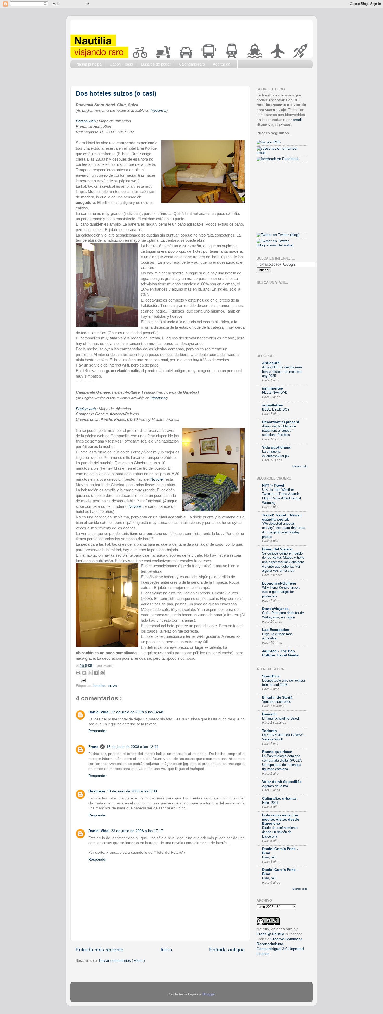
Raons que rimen (277, 752)
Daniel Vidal (98, 712)
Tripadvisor (158, 111)
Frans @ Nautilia (270, 934)
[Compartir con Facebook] (96, 672)
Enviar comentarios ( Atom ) (122, 961)
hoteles (99, 686)
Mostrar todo (299, 466)
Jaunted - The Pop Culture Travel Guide (280, 653)
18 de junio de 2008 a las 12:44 (132, 747)
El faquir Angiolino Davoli (281, 718)
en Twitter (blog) (286, 235)
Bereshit (269, 714)
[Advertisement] (165, 78)
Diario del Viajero (277, 549)
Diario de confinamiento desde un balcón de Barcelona (280, 832)
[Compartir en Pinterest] (102, 672)
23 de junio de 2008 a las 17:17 (137, 831)
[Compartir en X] (90, 672)
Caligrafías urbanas (279, 798)
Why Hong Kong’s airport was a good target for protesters (281, 592)
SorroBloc (271, 676)
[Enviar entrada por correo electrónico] (82, 680)
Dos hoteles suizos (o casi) (116, 93)
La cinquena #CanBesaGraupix (275, 454)
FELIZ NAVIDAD (274, 392)
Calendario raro (192, 64)
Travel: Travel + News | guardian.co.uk (282, 517)
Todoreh (269, 731)
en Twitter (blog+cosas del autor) (275, 243)
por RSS (273, 142)
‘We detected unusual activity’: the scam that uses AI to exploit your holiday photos (283, 530)
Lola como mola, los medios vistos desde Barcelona (280, 819)
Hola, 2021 (270, 803)
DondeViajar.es (275, 609)
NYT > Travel (273, 485)
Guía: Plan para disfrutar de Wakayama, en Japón (283, 615)
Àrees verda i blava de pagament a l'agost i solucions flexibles (279, 430)
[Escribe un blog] (84, 672)
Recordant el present (280, 422)
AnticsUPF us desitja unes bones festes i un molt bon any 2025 (282, 371)
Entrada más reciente (99, 949)
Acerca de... (223, 64)
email (297, 120)
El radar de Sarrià (277, 697)
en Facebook (287, 159)
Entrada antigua (227, 949)
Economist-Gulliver (279, 583)
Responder (97, 731)
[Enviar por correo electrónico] (78, 672)
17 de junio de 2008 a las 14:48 (137, 712)
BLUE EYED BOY (276, 409)
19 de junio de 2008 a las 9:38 (132, 791)
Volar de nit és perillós (282, 782)
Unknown (96, 791)
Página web (86, 121)
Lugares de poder (156, 64)
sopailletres (272, 405)
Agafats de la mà (275, 786)
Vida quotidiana (276, 447)
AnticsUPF (271, 363)
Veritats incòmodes (276, 702)
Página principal (88, 64)
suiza (112, 686)
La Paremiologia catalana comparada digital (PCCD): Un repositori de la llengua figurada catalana (282, 762)
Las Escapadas (275, 630)
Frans (93, 747)
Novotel (156, 479)
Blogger (208, 994)
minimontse (272, 388)
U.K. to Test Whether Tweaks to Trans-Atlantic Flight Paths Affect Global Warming (281, 496)
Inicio (166, 949)
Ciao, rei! (269, 857)
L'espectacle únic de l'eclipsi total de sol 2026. (283, 683)
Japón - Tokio (121, 64)
